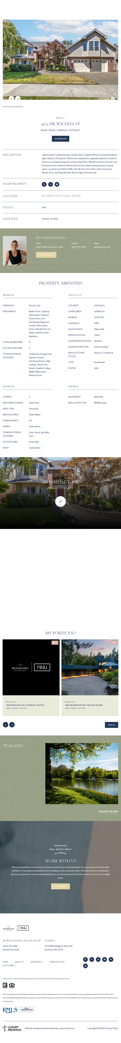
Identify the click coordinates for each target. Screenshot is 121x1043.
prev (11, 98)
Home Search (36, 962)
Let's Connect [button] (60, 886)
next (18, 98)
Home (5, 962)
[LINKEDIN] (98, 959)
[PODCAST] (111, 959)
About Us (19, 962)
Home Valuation (56, 962)
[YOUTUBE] (104, 959)
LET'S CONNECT (9, 965)
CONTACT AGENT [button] (46, 255)
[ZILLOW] (85, 966)
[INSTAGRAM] (91, 959)
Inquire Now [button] (60, 139)
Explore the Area (108, 811)
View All (111, 725)
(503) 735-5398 (79, 247)
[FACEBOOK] (85, 959)
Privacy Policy (111, 1028)
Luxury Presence (66, 1028)
